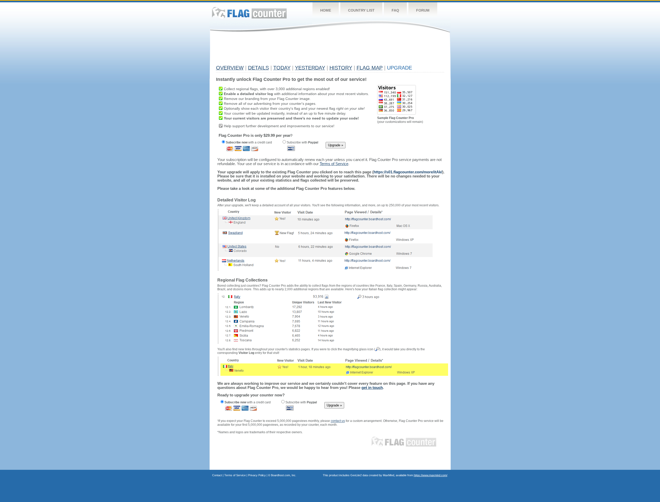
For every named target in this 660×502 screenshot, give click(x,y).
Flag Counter (249, 13)
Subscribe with (302, 142)
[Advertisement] (310, 50)
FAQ (395, 10)
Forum (423, 10)
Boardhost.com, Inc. (283, 475)
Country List (361, 10)
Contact (217, 475)
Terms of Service (235, 475)
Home (325, 10)
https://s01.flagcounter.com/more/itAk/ (408, 172)
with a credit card (249, 142)
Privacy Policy (257, 475)
